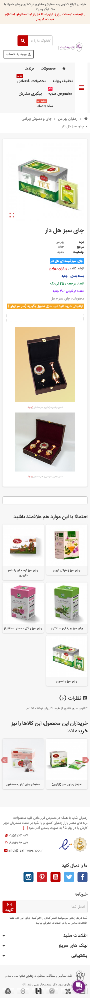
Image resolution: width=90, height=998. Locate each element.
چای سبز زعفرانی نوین (67, 570)
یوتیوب (55, 877)
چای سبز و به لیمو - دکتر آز (67, 628)
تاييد (9, 909)
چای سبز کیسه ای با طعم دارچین (23, 573)
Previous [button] (4, 760)
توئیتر (69, 877)
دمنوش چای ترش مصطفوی (23, 784)
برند (81, 242)
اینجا (30, 407)
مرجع (80, 247)
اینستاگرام (29, 877)
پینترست (42, 877)
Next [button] (85, 760)
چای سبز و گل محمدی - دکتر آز (23, 628)
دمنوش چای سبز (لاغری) (67, 784)
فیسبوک (83, 877)
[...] (25, 828)
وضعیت (78, 252)
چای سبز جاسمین (66, 681)
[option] (67, 766)
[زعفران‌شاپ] (71, 47)
